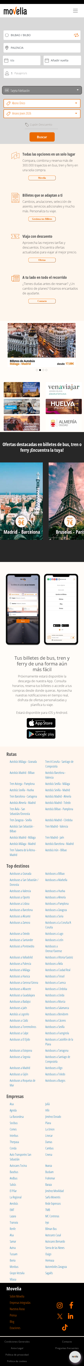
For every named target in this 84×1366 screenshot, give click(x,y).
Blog (12, 1321)
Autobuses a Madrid (20, 1068)
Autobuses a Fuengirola (57, 1033)
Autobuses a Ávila (54, 963)
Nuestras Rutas (17, 1309)
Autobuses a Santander (21, 940)
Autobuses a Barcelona (21, 910)
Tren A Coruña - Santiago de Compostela (59, 763)
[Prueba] (21, 502)
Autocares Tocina (18, 1165)
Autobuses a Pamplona (57, 903)
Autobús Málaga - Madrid (23, 844)
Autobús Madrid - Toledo (58, 802)
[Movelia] (15, 11)
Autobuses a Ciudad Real (57, 970)
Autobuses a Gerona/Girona (24, 982)
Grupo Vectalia (17, 1273)
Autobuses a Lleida (54, 995)
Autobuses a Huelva (55, 891)
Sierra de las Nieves (54, 1248)
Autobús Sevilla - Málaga (57, 784)
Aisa (12, 1104)
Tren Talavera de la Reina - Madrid (23, 852)
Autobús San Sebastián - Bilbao (22, 828)
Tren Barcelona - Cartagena (23, 796)
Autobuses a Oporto (20, 897)
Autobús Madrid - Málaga (23, 837)
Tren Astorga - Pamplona (22, 784)
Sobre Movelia (17, 1296)
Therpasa (14, 1142)
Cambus (49, 1148)
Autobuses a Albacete (20, 989)
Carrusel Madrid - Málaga (42, 327)
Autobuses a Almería (55, 897)
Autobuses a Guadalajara (22, 995)
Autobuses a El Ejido (20, 1039)
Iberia (12, 1260)
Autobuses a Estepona (21, 1050)
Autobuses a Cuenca (55, 982)
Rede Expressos (53, 1203)
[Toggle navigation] (75, 11)
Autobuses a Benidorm (56, 1014)
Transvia (14, 1222)
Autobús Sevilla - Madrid (57, 790)
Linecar (49, 1135)
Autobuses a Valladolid (21, 957)
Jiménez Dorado (53, 1116)
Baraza (48, 1184)
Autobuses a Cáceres (55, 1020)
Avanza (48, 1165)
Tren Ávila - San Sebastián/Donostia (20, 811)
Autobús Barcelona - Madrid (59, 844)
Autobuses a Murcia (55, 1001)
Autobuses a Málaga (20, 970)
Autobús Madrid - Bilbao (22, 772)
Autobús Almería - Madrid (23, 802)
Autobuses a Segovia (20, 1057)
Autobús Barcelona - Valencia (55, 775)
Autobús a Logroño (19, 1014)
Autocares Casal (53, 1235)
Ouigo (48, 1254)
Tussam (13, 1254)
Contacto (42, 301)
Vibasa (13, 1279)
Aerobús (14, 1203)
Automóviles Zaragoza (56, 1267)
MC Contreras (52, 1216)
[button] (6, 345)
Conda (13, 1148)
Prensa (13, 1315)
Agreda (13, 1110)
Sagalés (49, 1273)
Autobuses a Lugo (54, 933)
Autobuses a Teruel (54, 976)
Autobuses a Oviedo (20, 933)
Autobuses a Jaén (18, 1008)
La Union (50, 1129)
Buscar (42, 137)
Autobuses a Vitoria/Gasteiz (59, 957)
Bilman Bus (51, 1229)
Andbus (13, 1178)
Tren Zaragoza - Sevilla (21, 820)
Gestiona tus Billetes (42, 219)
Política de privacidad (17, 1354)
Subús (13, 1184)
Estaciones (15, 1328)
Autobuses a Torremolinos (23, 1027)
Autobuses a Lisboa (19, 903)
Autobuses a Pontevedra (22, 946)
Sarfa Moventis (52, 1197)
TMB (47, 1210)
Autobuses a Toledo (55, 1074)
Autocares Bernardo (55, 1241)
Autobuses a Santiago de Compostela (57, 1059)
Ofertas (42, 260)
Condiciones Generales (17, 1341)
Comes (13, 1129)
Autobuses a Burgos (55, 1080)
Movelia (42, 178)
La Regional (15, 1197)
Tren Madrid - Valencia (56, 826)
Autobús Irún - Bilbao (56, 850)
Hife (47, 1110)
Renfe (13, 1229)
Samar (13, 1241)
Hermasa (49, 1260)
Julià (47, 1104)
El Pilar (13, 1191)
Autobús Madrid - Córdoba (58, 820)
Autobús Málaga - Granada (23, 761)
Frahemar (50, 1178)
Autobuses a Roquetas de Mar (22, 1082)
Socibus (14, 1123)
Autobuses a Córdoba (56, 989)
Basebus (14, 1172)
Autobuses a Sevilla (54, 1027)
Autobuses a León (54, 940)
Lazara (13, 1216)
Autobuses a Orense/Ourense (53, 948)
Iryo (47, 1222)
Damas (48, 1142)
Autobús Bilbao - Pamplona (59, 809)
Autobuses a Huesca (20, 976)
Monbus (14, 1267)
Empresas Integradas (20, 1302)
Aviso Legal (17, 1348)
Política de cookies (17, 1361)
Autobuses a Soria (54, 916)
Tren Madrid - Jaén (54, 837)
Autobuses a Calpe (19, 1033)
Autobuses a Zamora (20, 922)
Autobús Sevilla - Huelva (22, 790)
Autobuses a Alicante (20, 916)
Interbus (14, 1135)
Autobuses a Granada (20, 873)
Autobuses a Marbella (56, 880)
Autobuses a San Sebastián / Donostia (24, 882)
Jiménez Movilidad (54, 1191)
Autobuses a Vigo (54, 1068)
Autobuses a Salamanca (57, 1008)
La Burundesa (17, 1116)
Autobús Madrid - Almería (58, 796)
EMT (12, 1210)
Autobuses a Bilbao (55, 873)
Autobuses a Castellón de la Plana (59, 1041)
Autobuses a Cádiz (19, 1020)
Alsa (12, 1235)
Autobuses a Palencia (20, 963)
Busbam (49, 1172)
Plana (48, 1123)
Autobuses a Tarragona (56, 1050)
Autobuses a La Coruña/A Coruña (58, 924)
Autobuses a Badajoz (20, 1001)
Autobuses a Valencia (20, 891)
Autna (13, 1248)
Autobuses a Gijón (19, 1074)
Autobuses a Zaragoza (56, 910)
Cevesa (48, 1154)
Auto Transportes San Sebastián (20, 1156)
